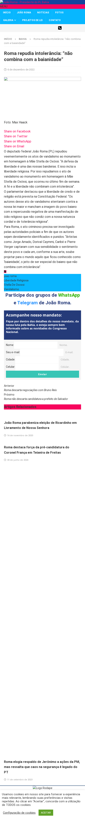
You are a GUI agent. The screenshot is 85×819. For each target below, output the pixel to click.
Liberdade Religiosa (16, 280)
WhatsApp (69, 295)
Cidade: (10, 359)
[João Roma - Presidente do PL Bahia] (24, 2)
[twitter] (25, 28)
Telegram (27, 303)
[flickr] (52, 28)
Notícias (43, 12)
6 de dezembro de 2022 (21, 69)
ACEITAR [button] (46, 812)
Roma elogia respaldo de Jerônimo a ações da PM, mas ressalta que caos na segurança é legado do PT (42, 767)
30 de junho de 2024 (17, 460)
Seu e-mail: (13, 352)
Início (7, 12)
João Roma (24, 12)
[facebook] (32, 28)
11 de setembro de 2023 (19, 779)
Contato (55, 20)
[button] (4, 6)
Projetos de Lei (32, 20)
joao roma (10, 276)
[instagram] (39, 28)
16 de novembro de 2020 (20, 435)
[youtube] (45, 28)
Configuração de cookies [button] (19, 812)
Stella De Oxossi (14, 284)
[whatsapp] (59, 28)
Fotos (59, 12)
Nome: (10, 345)
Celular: (10, 366)
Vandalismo (11, 289)
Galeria (8, 20)
